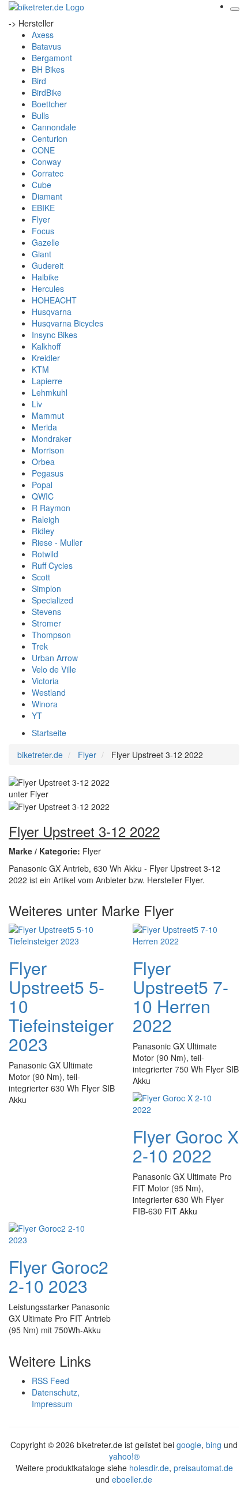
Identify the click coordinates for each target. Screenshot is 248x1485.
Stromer (46, 623)
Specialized (52, 600)
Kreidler (46, 357)
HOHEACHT (54, 300)
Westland (49, 692)
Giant (41, 254)
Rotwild (45, 554)
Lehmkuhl (49, 392)
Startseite (49, 732)
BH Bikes (48, 69)
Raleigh (45, 519)
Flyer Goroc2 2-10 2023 (58, 1276)
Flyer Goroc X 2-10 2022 (186, 1146)
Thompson (51, 634)
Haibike (45, 277)
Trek (40, 646)
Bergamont (52, 57)
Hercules (48, 288)
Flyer (41, 219)
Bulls (40, 115)
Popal (42, 484)
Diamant (47, 196)
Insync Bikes (54, 334)
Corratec (47, 173)
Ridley (43, 531)
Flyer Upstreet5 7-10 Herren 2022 (180, 996)
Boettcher (49, 104)
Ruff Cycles (52, 565)
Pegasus (47, 473)
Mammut (48, 415)
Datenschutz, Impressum (56, 1397)
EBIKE (43, 207)
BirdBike (47, 92)
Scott (41, 577)
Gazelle (45, 242)
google (188, 1444)
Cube (41, 184)
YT (37, 715)
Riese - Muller (57, 542)
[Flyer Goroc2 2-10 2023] (55, 1233)
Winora (45, 704)
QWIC (43, 496)
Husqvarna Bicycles (67, 323)
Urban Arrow (55, 657)
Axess (43, 34)
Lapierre (47, 381)
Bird (39, 81)
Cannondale (54, 127)
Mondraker (52, 438)
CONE (43, 150)
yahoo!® (124, 1456)
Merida (44, 427)
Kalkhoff (46, 346)
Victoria (45, 681)
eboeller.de (132, 1479)
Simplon (46, 588)
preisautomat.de (203, 1467)
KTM (40, 369)
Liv (37, 404)
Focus (43, 231)
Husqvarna (52, 311)
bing (213, 1444)
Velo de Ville (54, 669)
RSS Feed (50, 1380)
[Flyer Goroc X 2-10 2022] (179, 1102)
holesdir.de (149, 1467)
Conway (46, 161)
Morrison (48, 450)
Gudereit (47, 265)
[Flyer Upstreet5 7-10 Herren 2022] (179, 934)
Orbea (43, 461)
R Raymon (51, 507)
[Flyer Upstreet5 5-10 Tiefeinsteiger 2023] (55, 934)
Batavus (46, 46)
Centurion (49, 138)
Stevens (46, 611)
